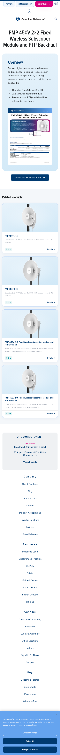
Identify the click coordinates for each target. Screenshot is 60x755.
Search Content (30, 594)
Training (30, 602)
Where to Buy (30, 701)
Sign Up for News (30, 655)
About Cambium (30, 484)
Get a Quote (42, 3)
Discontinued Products (30, 559)
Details (50, 249)
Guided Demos (30, 580)
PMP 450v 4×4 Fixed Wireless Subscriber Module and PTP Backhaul (29, 399)
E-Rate (30, 573)
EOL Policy (30, 566)
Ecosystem (30, 626)
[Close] (56, 715)
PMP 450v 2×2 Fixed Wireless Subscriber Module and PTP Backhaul (29, 343)
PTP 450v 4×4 (11, 236)
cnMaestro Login (25, 3)
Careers (30, 505)
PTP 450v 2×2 (11, 289)
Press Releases (30, 534)
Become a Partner (30, 679)
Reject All (30, 741)
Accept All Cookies (30, 749)
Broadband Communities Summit (30, 447)
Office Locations (30, 641)
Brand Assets (30, 498)
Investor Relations (30, 520)
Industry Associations (30, 512)
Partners (9, 3)
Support (30, 662)
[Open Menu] (4, 19)
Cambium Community (30, 619)
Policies (30, 527)
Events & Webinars (30, 633)
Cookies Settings (30, 732)
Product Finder (30, 587)
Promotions (30, 694)
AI (29, 11)
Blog (30, 491)
